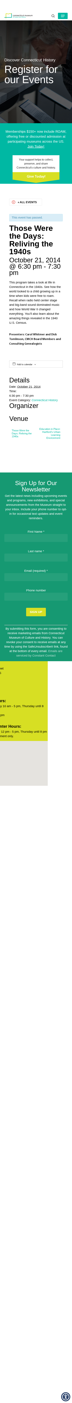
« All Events (27, 202)
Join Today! (35, 146)
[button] (63, 16)
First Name (36, 531)
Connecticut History (45, 400)
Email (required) (36, 570)
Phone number (36, 590)
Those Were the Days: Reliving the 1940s (22, 433)
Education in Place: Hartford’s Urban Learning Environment (49, 433)
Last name (36, 551)
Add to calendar (24, 364)
